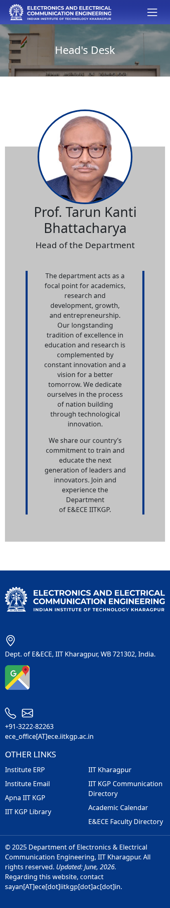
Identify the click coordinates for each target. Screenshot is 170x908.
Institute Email (27, 783)
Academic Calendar (118, 807)
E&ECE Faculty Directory (125, 821)
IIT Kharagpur (110, 769)
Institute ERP (25, 769)
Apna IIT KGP (25, 797)
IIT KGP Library (28, 811)
